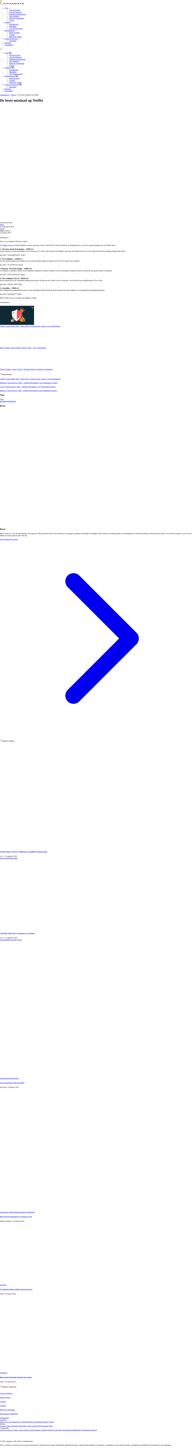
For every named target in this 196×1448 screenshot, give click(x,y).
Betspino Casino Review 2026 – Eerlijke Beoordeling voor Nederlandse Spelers (28, 383)
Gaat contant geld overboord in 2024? (12, 1083)
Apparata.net (4, 95)
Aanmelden (9, 45)
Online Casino (18, 1430)
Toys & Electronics (16, 28)
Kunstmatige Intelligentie (72, 1430)
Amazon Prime (5, 1426)
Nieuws (14, 95)
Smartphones (13, 24)
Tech (6, 8)
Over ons (8, 1422)
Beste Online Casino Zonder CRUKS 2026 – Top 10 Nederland (23, 348)
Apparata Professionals (17, 14)
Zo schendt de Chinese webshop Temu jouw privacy (16, 1289)
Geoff (2, 229)
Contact (51, 1422)
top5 (14, 401)
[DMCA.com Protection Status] (3, 1437)
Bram (2, 225)
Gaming (12, 35)
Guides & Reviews (11, 39)
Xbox (51, 1426)
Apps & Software (15, 12)
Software (94, 1430)
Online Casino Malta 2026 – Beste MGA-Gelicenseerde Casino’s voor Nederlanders (30, 326)
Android (14, 1426)
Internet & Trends (15, 37)
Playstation (44, 1426)
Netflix (5, 245)
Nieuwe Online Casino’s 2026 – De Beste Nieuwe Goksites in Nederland (26, 369)
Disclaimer (44, 1422)
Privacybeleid (35, 1422)
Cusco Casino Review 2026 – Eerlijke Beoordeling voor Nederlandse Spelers (28, 387)
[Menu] (1, 1)
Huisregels (16, 1422)
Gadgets (7, 22)
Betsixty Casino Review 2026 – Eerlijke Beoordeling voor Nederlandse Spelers (28, 391)
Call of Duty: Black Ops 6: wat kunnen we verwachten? (17, 933)
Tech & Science (14, 10)
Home (2, 1422)
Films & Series (14, 33)
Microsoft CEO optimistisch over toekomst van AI (16, 1217)
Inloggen (8, 43)
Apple (19, 1426)
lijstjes (6, 401)
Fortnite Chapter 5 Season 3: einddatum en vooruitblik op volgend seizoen (23, 852)
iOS (38, 1426)
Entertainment (10, 31)
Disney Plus (26, 1426)
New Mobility (14, 16)
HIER (27, 298)
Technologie (86, 1430)
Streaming (12, 41)
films (2, 401)
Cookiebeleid (25, 1422)
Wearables (12, 26)
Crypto (11, 20)
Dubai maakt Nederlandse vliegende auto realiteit (16, 1377)
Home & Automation (16, 18)
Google (34, 1426)
